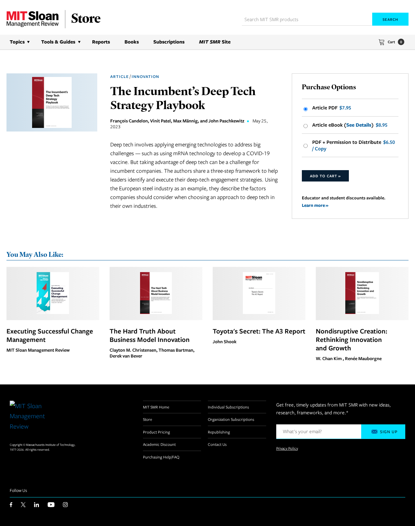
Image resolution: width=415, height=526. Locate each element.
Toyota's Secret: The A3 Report (259, 330)
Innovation (145, 76)
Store (147, 419)
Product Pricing (156, 431)
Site (215, 41)
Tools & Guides (58, 41)
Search (390, 19)
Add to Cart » (325, 175)
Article (119, 76)
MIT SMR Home (156, 406)
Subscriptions (168, 41)
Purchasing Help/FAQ (161, 456)
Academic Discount (159, 444)
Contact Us (217, 444)
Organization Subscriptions (231, 419)
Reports (101, 41)
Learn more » (315, 205)
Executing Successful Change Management (49, 335)
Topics (17, 41)
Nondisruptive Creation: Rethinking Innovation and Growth (351, 339)
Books (131, 41)
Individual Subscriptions (228, 406)
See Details (358, 125)
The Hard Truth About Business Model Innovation (150, 335)
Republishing (219, 431)
